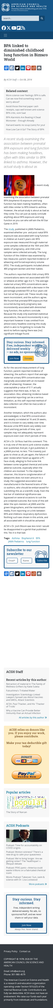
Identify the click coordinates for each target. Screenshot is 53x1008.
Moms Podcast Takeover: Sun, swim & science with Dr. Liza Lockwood (25, 878)
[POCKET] (28, 68)
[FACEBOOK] (12, 68)
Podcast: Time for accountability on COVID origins (24, 846)
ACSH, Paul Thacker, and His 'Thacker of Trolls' (25, 705)
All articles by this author (32, 717)
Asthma (16, 538)
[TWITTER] (17, 68)
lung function (33, 541)
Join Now (14, 358)
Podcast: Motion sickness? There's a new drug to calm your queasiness (24, 853)
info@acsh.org (17, 971)
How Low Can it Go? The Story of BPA (25, 129)
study (11, 229)
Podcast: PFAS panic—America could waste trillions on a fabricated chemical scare (26, 870)
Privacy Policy (10, 951)
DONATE (26, 757)
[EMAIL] (6, 68)
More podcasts (37, 884)
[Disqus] (26, 615)
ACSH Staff (12, 79)
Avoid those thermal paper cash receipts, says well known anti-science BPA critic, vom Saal (25, 109)
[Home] (25, 7)
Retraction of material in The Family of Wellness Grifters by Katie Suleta (25, 685)
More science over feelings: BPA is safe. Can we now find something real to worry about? (26, 98)
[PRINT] (39, 68)
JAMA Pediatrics (16, 541)
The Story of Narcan (16, 812)
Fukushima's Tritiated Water (20, 690)
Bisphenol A (28, 538)
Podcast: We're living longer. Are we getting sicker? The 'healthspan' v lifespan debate (24, 861)
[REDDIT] (33, 68)
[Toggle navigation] (5, 35)
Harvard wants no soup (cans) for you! (25, 125)
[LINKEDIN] (22, 68)
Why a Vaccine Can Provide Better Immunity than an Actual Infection (23, 712)
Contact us (24, 951)
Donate (28, 358)
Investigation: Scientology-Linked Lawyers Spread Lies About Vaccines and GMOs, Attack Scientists (24, 697)
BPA (38, 538)
